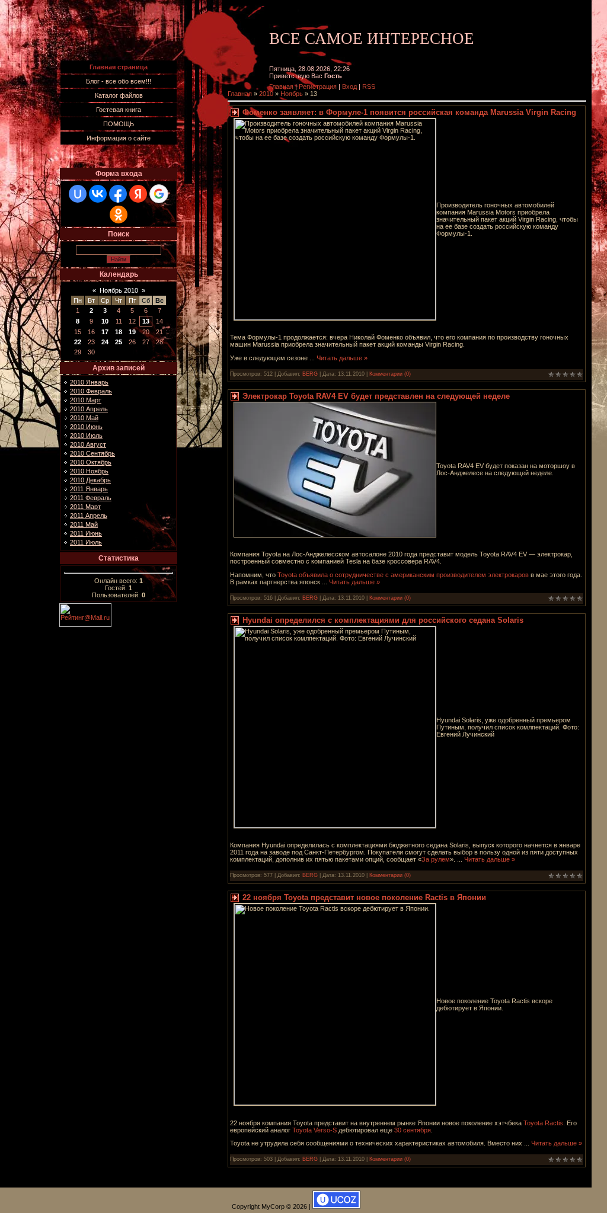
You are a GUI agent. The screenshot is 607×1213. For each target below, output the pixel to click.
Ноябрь (291, 93)
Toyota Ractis (543, 1122)
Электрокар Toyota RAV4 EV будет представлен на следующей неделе (376, 396)
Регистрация (318, 86)
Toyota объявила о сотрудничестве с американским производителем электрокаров (403, 574)
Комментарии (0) (390, 374)
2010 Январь (89, 382)
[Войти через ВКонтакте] (98, 194)
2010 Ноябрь (89, 471)
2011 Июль (86, 542)
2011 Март (85, 506)
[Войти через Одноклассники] (118, 214)
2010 (266, 93)
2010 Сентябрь (92, 453)
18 (118, 331)
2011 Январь (89, 488)
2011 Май (84, 524)
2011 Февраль (90, 497)
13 (145, 321)
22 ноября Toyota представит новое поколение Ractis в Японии (364, 897)
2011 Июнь (86, 533)
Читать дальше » (342, 357)
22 (77, 341)
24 (104, 341)
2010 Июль (86, 435)
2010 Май (84, 417)
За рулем (435, 859)
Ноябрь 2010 (119, 290)
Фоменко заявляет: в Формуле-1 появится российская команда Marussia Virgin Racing (409, 112)
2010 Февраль (91, 391)
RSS (368, 86)
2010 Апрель (89, 408)
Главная (281, 86)
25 (118, 341)
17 (104, 331)
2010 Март (85, 400)
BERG (310, 374)
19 (132, 331)
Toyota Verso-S (314, 1130)
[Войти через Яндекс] (138, 194)
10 (104, 321)
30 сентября (412, 1130)
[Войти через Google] (158, 193)
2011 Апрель (88, 515)
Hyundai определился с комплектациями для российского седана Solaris (382, 620)
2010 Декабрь (90, 480)
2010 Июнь (86, 426)
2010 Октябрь (90, 462)
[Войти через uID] (78, 194)
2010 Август (88, 444)
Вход (349, 86)
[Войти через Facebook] (118, 194)
